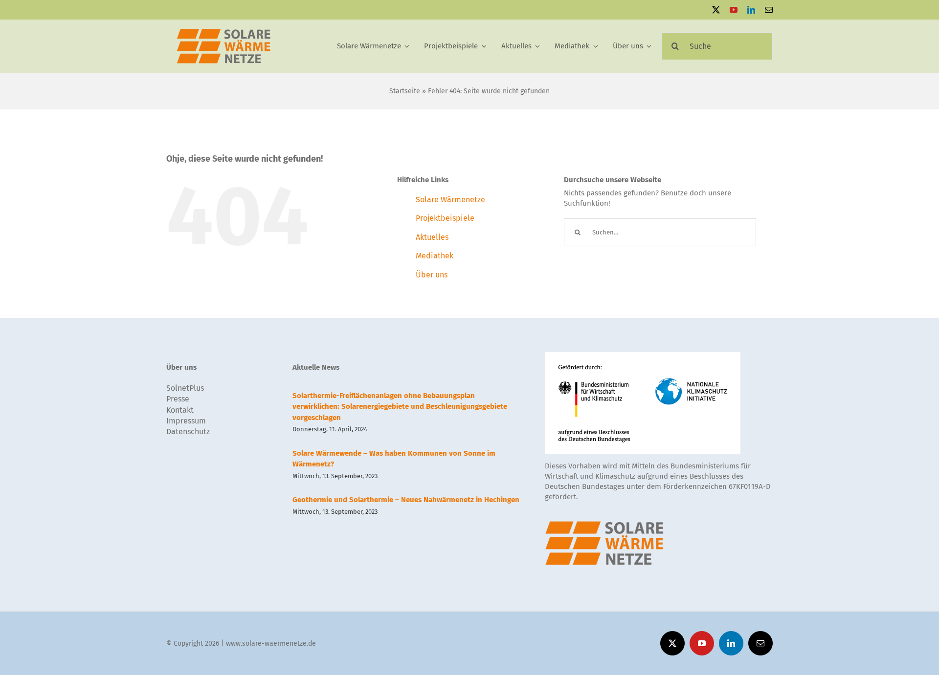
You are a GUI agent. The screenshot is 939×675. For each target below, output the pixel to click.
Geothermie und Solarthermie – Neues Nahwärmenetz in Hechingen (405, 499)
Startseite (404, 91)
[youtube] (734, 10)
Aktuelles (432, 237)
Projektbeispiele (445, 218)
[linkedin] (751, 10)
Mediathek (434, 255)
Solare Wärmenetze (450, 199)
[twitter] (716, 10)
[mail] (769, 10)
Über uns (431, 274)
